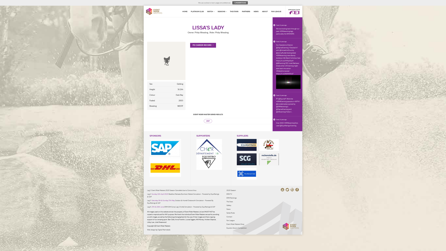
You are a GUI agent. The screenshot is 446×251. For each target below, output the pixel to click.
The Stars (234, 11)
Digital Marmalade (164, 230)
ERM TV (229, 194)
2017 (208, 121)
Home (184, 11)
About (265, 11)
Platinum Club (197, 11)
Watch (210, 11)
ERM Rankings (231, 198)
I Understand (240, 3)
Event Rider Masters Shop (235, 224)
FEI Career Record (202, 45)
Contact (229, 217)
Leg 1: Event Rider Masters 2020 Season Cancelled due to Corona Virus (171, 190)
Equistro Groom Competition (236, 228)
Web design (151, 230)
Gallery (228, 205)
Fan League (276, 11)
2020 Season (231, 190)
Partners (246, 11)
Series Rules (230, 213)
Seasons (221, 11)
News (256, 11)
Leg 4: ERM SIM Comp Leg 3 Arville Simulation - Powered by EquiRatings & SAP (181, 207)
